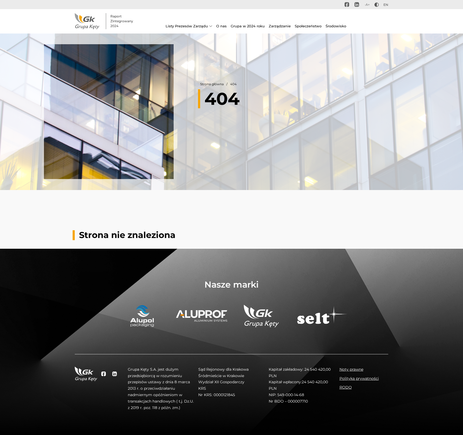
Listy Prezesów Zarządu (187, 26)
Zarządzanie (280, 26)
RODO (345, 387)
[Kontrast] (376, 4)
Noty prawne (351, 369)
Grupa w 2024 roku (248, 26)
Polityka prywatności (359, 378)
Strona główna (212, 84)
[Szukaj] (382, 27)
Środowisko (336, 26)
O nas (221, 26)
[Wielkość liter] (367, 4)
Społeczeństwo (308, 26)
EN (385, 5)
